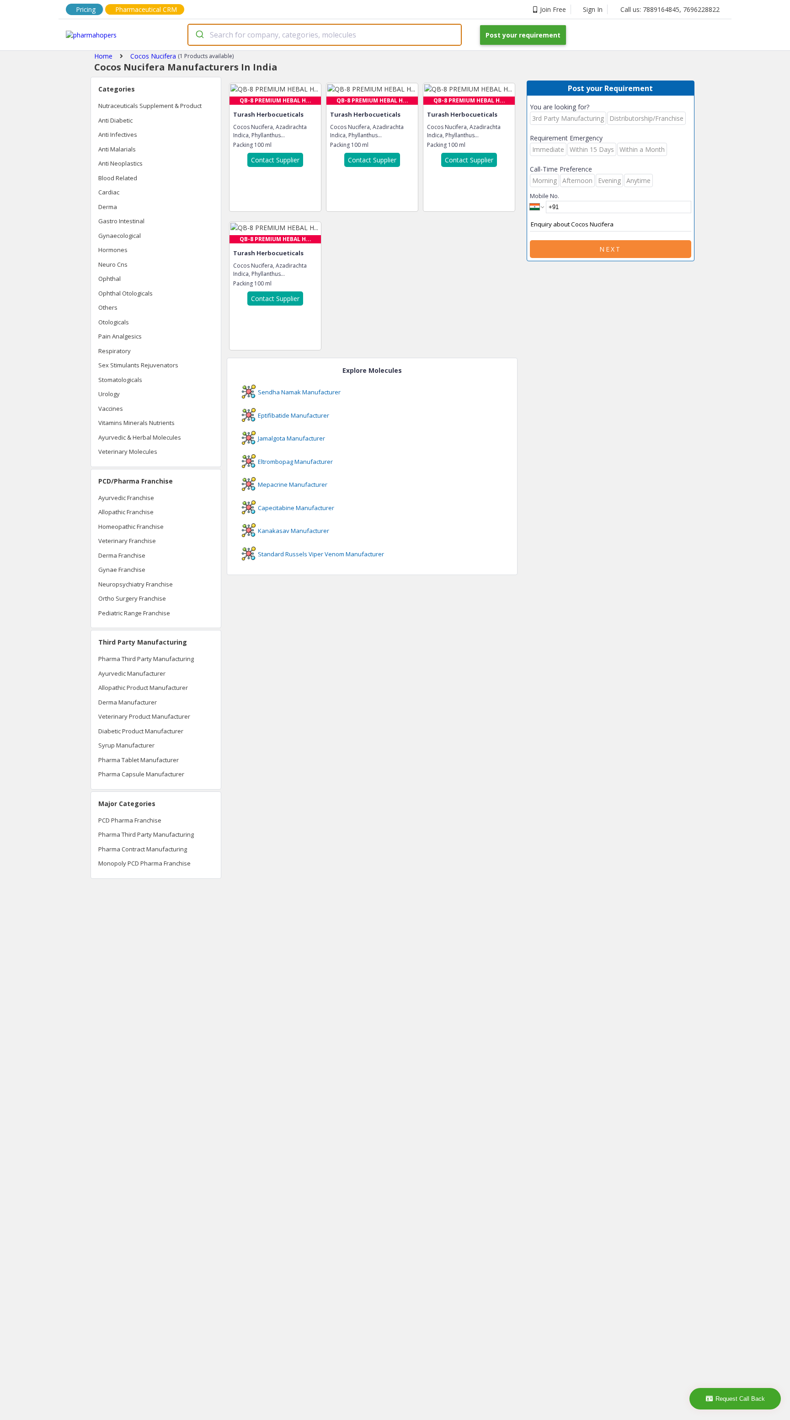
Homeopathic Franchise (131, 526)
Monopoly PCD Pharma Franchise (144, 863)
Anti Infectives (117, 134)
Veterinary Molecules (127, 451)
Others (107, 307)
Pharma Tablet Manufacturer (138, 760)
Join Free (553, 9)
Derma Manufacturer (127, 702)
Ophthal (109, 278)
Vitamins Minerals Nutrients (136, 423)
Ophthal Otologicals (125, 293)
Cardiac (108, 192)
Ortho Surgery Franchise (132, 598)
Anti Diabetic (115, 120)
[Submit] (199, 35)
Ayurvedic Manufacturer (131, 673)
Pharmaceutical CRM (146, 9)
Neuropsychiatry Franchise (135, 584)
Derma (107, 207)
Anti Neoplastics (120, 163)
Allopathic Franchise (126, 512)
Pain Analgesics (120, 336)
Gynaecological (119, 235)
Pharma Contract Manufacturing (142, 849)
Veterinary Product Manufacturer (144, 716)
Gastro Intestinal (121, 221)
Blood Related (117, 178)
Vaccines (110, 408)
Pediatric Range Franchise (134, 613)
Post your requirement (523, 35)
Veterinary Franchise (127, 541)
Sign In (593, 9)
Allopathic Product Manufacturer (143, 687)
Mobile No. (544, 196)
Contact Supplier (275, 160)
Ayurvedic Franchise (126, 498)
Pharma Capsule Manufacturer (141, 774)
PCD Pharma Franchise (129, 820)
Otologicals (113, 322)
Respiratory (114, 351)
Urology (109, 394)
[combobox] (324, 35)
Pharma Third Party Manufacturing (146, 659)
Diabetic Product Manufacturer (140, 731)
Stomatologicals (120, 380)
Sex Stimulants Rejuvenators (138, 365)
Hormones (113, 250)
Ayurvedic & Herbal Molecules (139, 437)
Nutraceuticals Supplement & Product (150, 106)
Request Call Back (740, 1398)
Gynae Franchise (121, 569)
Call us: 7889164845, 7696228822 (670, 9)
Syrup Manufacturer (126, 745)
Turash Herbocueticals (268, 114)
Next (610, 249)
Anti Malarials (117, 149)
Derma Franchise (121, 555)
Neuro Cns (113, 264)
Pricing (86, 9)
